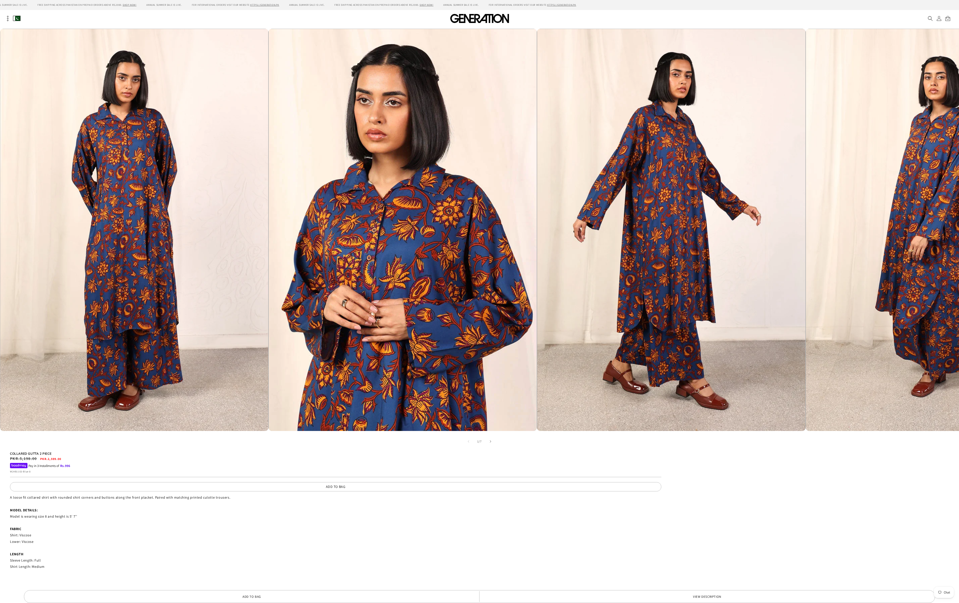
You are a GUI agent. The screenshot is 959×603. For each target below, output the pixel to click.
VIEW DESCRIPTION (707, 597)
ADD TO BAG (336, 486)
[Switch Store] (16, 18)
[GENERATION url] (479, 18)
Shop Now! (129, 4)
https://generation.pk (264, 4)
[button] (930, 18)
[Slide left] (468, 441)
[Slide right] (490, 441)
